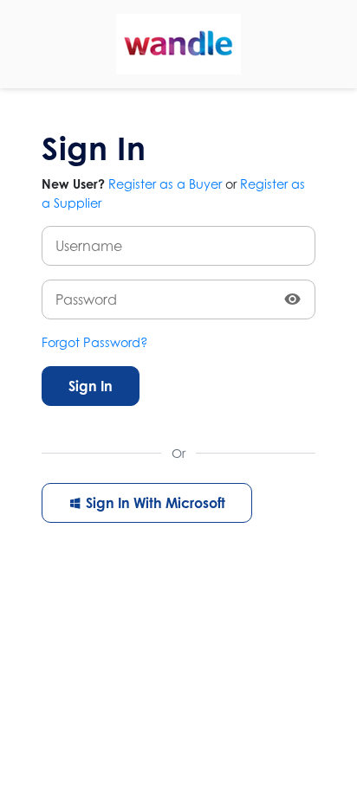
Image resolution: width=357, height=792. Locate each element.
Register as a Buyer (165, 184)
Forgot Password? (95, 342)
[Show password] (292, 299)
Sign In (90, 386)
